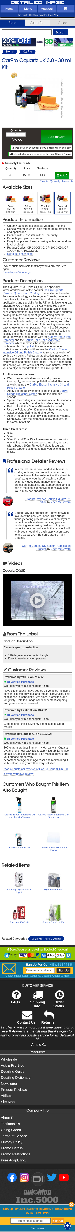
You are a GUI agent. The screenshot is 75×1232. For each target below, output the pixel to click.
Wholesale (9, 1059)
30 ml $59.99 (11, 209)
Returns (47, 1022)
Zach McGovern (61, 502)
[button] (67, 1226)
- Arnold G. (37, 1045)
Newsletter (9, 1084)
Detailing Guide (12, 1071)
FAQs (15, 1002)
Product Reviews (14, 1090)
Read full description (20, 253)
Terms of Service (14, 1136)
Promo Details (12, 1148)
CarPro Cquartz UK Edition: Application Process (46, 547)
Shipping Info (37, 1004)
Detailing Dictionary (16, 1077)
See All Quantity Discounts (56, 181)
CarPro (27, 51)
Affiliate (6, 1096)
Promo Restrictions (15, 1154)
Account (47, 8)
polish (31, 346)
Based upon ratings (17, 272)
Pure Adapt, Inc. (13, 1160)
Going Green (11, 1130)
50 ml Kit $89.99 (45, 209)
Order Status (58, 1004)
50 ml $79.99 (28, 209)
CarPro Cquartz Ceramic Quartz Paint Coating (33, 292)
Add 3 (63, 175)
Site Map (8, 1102)
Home (9, 8)
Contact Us (26, 1022)
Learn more (38, 1228)
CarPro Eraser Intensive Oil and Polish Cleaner (35, 351)
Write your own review (19, 773)
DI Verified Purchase (20, 681)
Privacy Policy (11, 1142)
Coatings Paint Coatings (46, 938)
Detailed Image (37, 2)
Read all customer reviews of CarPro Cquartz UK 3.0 (35, 769)
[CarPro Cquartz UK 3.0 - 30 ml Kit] (37, 74)
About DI (7, 1118)
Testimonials (10, 1124)
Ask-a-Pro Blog (12, 1065)
